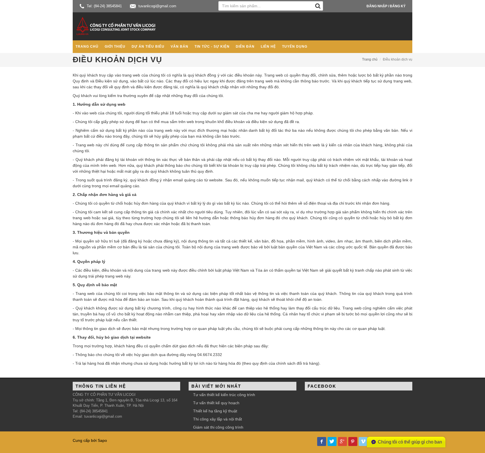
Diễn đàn (245, 46)
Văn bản (179, 46)
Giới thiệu (115, 46)
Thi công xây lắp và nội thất (217, 419)
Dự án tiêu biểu (148, 46)
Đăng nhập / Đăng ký (386, 6)
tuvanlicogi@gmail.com (156, 6)
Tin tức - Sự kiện (212, 46)
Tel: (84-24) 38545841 (104, 6)
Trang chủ (87, 46)
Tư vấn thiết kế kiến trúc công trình (224, 394)
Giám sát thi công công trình (218, 427)
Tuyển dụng (294, 46)
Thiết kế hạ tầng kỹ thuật (215, 411)
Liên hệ (268, 46)
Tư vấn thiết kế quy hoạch (216, 403)
